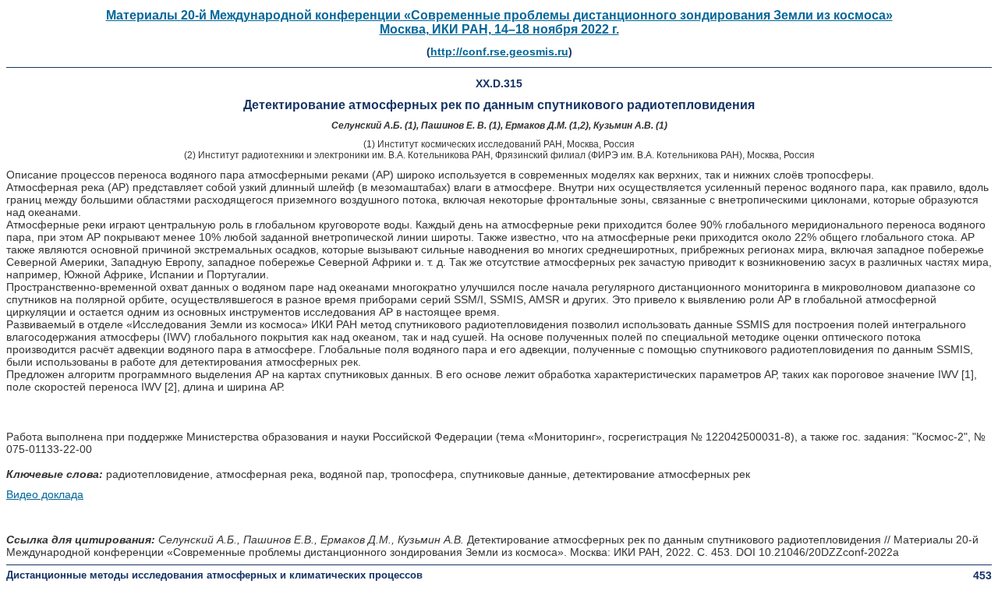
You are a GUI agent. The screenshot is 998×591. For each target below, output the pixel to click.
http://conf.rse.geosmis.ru (499, 51)
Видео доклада (44, 494)
